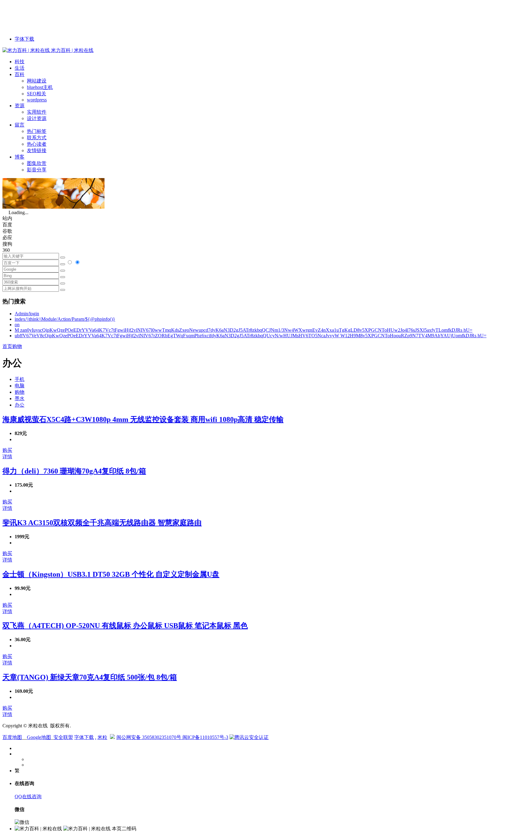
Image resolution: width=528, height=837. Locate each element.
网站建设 (36, 80)
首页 (7, 346)
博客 (19, 156)
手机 (19, 379)
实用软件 (36, 112)
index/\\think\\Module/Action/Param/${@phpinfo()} (65, 319)
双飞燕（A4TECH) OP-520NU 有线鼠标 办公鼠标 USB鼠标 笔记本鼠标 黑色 (125, 626)
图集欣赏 (36, 163)
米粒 (102, 737)
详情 (7, 456)
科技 (19, 61)
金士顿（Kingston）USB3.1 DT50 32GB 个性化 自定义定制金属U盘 (110, 574)
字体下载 (24, 39)
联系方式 (36, 137)
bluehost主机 (40, 87)
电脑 (19, 385)
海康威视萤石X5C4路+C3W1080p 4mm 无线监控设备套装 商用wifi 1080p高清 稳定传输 (143, 419)
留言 (19, 124)
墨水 (19, 398)
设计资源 (36, 118)
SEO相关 (36, 93)
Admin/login (27, 313)
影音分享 (36, 169)
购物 (17, 346)
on (17, 324)
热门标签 (36, 131)
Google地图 (39, 737)
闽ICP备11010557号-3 (205, 737)
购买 (7, 450)
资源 (19, 105)
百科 (19, 74)
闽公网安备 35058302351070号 (149, 737)
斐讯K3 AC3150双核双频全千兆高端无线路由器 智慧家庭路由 (102, 523)
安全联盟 (63, 737)
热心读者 (36, 144)
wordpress (37, 99)
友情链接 (36, 150)
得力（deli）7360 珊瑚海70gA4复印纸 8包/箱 (74, 471)
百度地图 (12, 737)
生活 (19, 68)
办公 (19, 405)
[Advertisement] (113, 16)
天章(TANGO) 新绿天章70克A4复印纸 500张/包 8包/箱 (89, 677)
